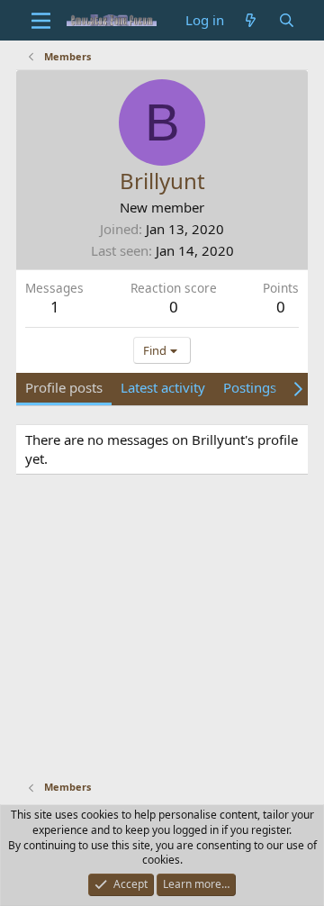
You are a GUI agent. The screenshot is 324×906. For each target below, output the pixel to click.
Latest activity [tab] (163, 387)
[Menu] (41, 21)
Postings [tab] (249, 387)
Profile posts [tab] (64, 387)
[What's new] (250, 20)
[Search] (286, 20)
